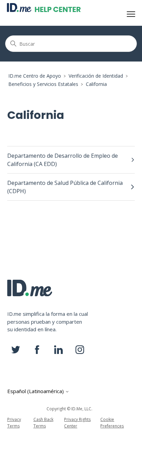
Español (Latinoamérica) (36, 391)
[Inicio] (44, 7)
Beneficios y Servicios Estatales (43, 84)
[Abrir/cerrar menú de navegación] (131, 14)
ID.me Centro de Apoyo (34, 76)
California (96, 84)
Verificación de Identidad (96, 76)
